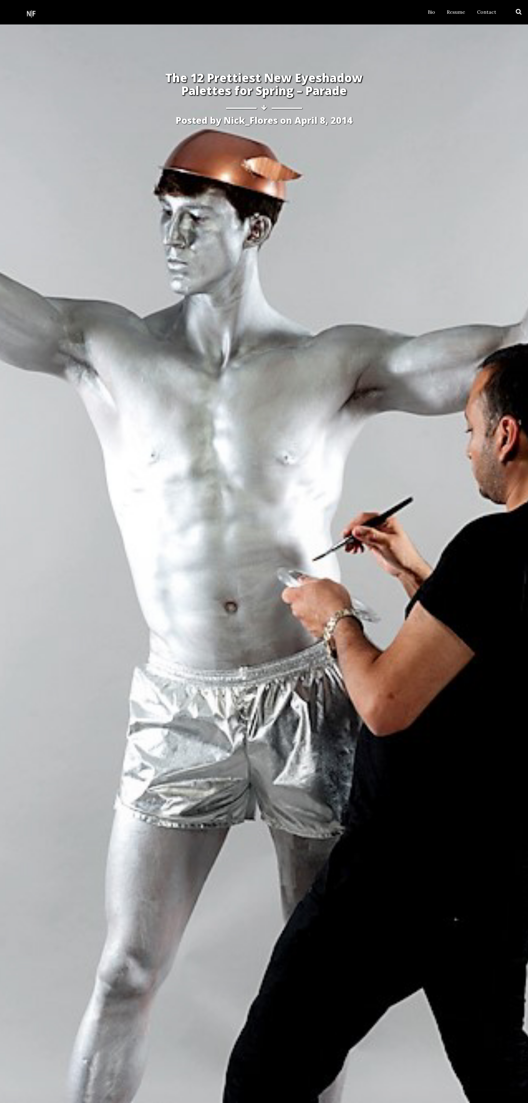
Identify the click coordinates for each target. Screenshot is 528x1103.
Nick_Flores (251, 120)
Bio (431, 12)
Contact (486, 12)
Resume (456, 12)
